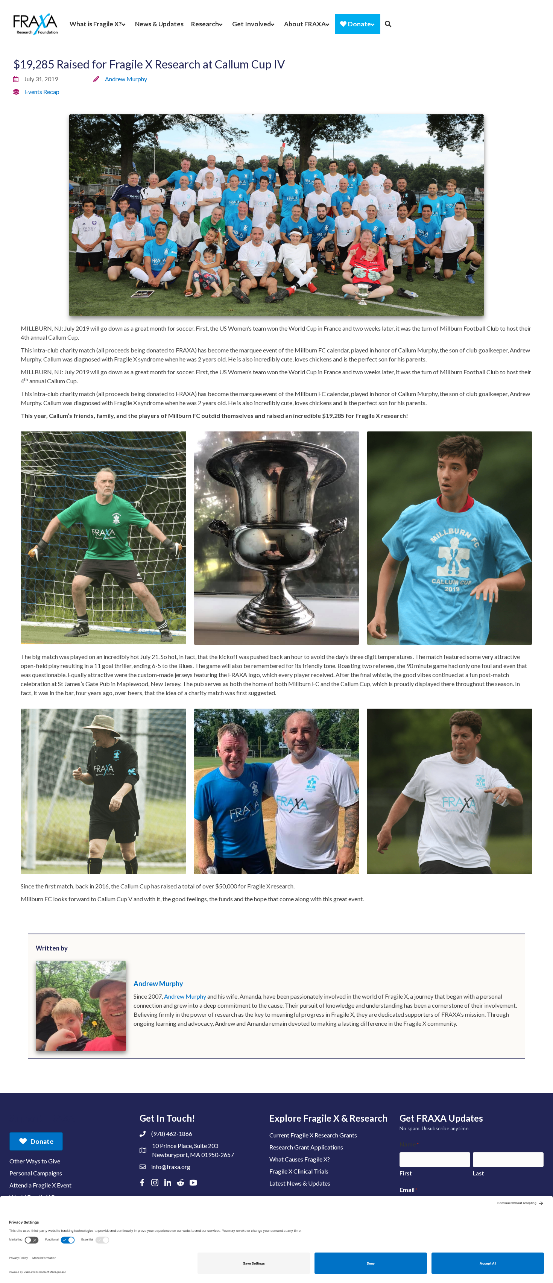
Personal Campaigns (35, 1173)
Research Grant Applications (306, 1147)
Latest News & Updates (299, 1183)
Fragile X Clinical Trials (298, 1171)
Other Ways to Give (34, 1161)
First (406, 1173)
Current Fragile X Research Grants (313, 1135)
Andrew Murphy (126, 78)
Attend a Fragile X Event (40, 1185)
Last (478, 1173)
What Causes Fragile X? (299, 1159)
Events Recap (42, 91)
